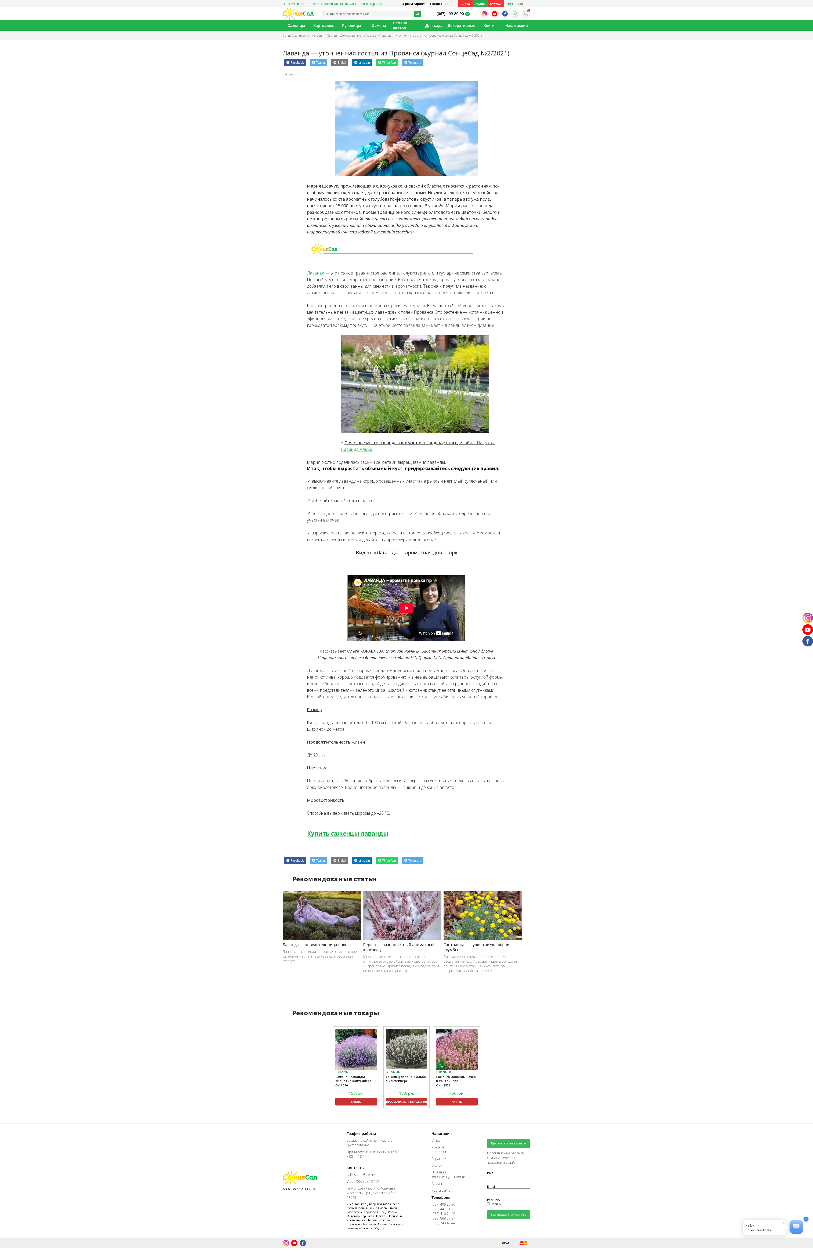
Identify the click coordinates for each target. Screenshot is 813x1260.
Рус (510, 4)
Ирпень (382, 1224)
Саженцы (296, 25)
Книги (489, 25)
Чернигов (368, 1216)
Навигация (441, 1133)
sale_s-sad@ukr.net (361, 1174)
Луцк (384, 1212)
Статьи (495, 4)
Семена (379, 25)
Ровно (392, 1212)
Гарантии (326, 4)
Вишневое (354, 1228)
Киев (350, 1204)
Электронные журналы (365, 4)
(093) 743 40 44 (443, 1223)
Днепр (372, 1204)
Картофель (324, 25)
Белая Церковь (379, 1220)
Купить (356, 1102)
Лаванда (315, 273)
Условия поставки (305, 4)
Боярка (367, 1228)
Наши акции (516, 25)
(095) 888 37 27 (443, 1218)
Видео (465, 4)
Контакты (341, 4)
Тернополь (372, 1212)
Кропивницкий (357, 1220)
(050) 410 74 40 (443, 1213)
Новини (495, 1204)
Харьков (360, 1204)
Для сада (433, 25)
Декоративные (461, 25)
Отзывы (437, 1183)
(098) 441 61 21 (443, 1209)
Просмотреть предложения (406, 1102)
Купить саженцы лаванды (347, 833)
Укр (520, 4)
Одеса (394, 1204)
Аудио (480, 4)
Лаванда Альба (356, 449)
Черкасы (381, 1216)
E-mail (491, 1186)
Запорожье (355, 1212)
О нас (287, 4)
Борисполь (355, 1224)
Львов (360, 1208)
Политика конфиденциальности (445, 1174)
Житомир (354, 1216)
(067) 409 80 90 (443, 1204)
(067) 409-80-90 (450, 13)
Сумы (351, 1208)
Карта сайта (441, 1190)
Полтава (383, 1204)
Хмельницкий (387, 1208)
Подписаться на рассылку (508, 1215)
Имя (490, 1173)
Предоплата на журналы (508, 1143)
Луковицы (351, 25)
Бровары (370, 1224)
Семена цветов (400, 25)
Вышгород (395, 1224)
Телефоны (441, 1197)
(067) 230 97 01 (363, 1181)
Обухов (378, 1228)
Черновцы (395, 1216)
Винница (371, 1208)
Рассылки (494, 1200)
